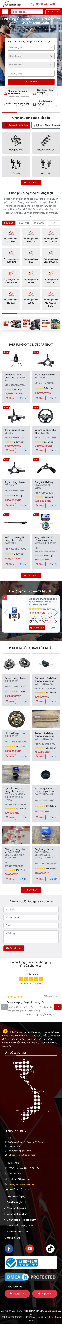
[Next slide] (57, 1007)
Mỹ (53, 223)
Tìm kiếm (53, 11)
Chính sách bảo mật (17, 1208)
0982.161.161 (14, 1146)
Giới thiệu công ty (16, 1196)
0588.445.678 (45, 4)
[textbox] (29, 47)
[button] (56, 613)
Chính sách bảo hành (17, 1213)
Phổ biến (9, 223)
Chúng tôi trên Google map (22, 1155)
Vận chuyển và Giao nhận (20, 1225)
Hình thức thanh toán (18, 1231)
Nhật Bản (23, 223)
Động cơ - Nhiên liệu (18, 125)
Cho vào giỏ (38, 627)
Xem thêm (32, 182)
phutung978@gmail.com (20, 1150)
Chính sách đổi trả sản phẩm (21, 1219)
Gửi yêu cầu (15, 948)
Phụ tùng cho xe (11, 240)
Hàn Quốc (38, 223)
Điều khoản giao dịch (17, 1202)
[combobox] (31, 47)
